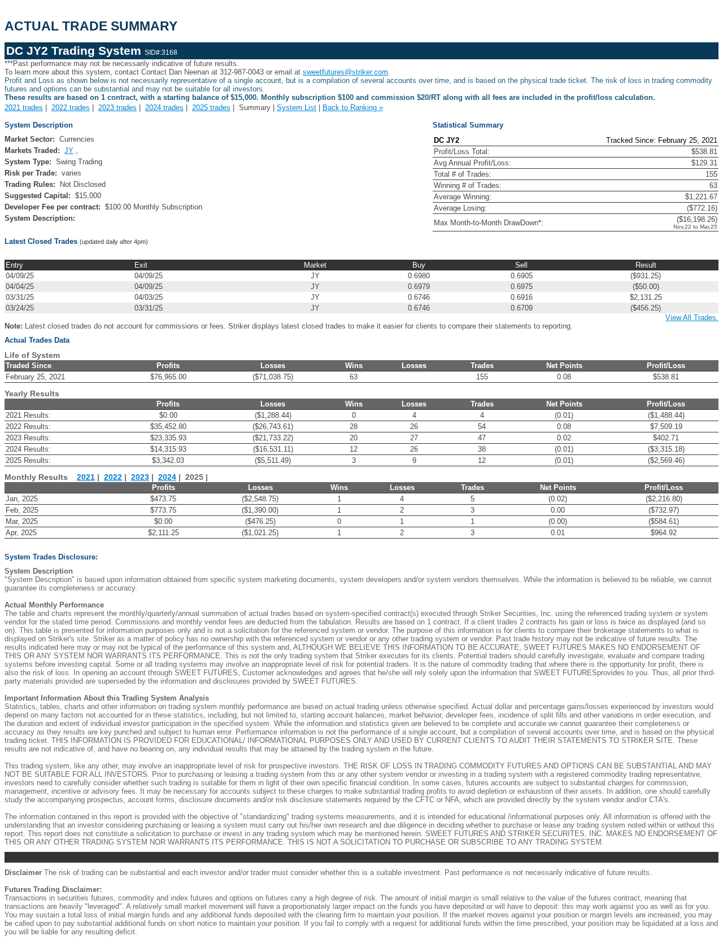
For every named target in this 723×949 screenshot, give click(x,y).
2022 (113, 477)
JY (68, 150)
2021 (86, 477)
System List (296, 107)
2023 (140, 477)
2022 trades (70, 107)
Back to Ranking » (353, 107)
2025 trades (211, 107)
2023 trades (117, 107)
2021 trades (24, 107)
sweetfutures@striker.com (345, 72)
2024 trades (164, 107)
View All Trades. (691, 317)
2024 (167, 477)
